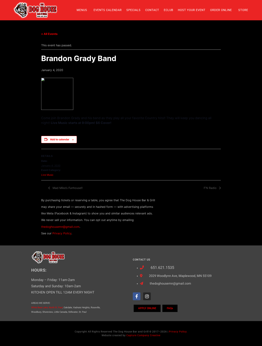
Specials (133, 10)
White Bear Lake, (39, 307)
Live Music (47, 174)
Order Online (221, 10)
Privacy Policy (61, 233)
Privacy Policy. (178, 331)
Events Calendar (108, 10)
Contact (152, 10)
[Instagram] (147, 296)
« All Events (49, 34)
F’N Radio (210, 188)
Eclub (168, 10)
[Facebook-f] (136, 296)
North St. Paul (56, 307)
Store (243, 10)
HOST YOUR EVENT (192, 10)
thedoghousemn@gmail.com (60, 226)
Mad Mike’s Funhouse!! (67, 188)
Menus (82, 10)
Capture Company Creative (143, 335)
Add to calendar (59, 139)
